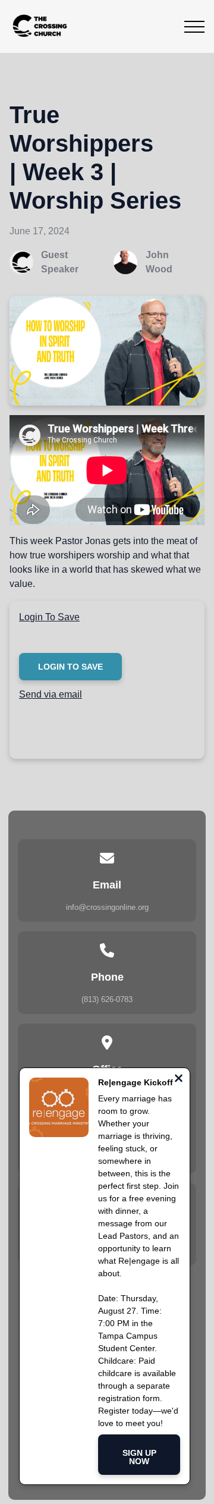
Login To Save (49, 617)
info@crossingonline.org (107, 907)
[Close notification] (178, 1079)
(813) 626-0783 (107, 999)
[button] (194, 27)
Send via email (50, 694)
